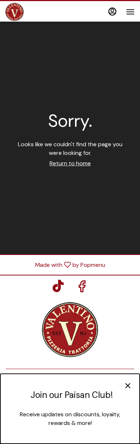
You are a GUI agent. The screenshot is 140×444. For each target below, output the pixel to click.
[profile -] (112, 11)
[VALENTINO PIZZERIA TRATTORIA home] (37, 12)
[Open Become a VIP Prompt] (70, 437)
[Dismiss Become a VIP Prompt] (127, 385)
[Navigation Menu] (130, 12)
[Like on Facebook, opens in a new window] (81, 288)
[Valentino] (70, 329)
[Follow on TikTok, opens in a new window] (58, 288)
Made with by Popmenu (55, 264)
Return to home (70, 163)
